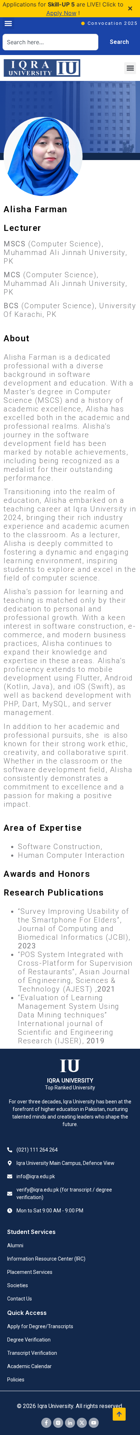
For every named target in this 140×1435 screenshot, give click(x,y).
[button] (8, 23)
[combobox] (50, 42)
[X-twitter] (82, 1423)
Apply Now (61, 13)
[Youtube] (94, 1423)
